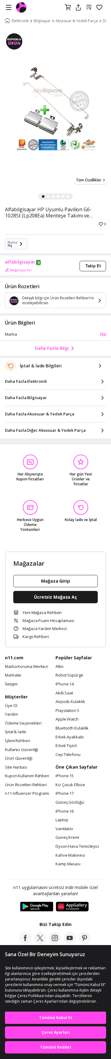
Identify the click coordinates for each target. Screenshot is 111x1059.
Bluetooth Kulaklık (72, 728)
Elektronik (20, 20)
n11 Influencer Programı (27, 793)
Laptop (62, 820)
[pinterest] (84, 942)
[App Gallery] (72, 907)
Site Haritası (16, 767)
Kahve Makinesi (70, 855)
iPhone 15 (65, 776)
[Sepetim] (68, 7)
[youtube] (70, 942)
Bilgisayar (42, 20)
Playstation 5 (67, 710)
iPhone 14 (65, 684)
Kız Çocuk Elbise (70, 784)
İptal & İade (15, 732)
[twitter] (40, 942)
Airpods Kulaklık (70, 701)
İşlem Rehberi (17, 740)
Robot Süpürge (69, 675)
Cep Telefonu (68, 754)
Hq (103, 334)
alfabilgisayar (20, 262)
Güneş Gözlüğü (70, 802)
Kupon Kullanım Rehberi (27, 776)
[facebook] (25, 942)
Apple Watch (67, 719)
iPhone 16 (65, 811)
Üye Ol (11, 705)
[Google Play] (36, 907)
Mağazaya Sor (21, 270)
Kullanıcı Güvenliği (21, 749)
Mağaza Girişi (55, 581)
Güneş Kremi (67, 837)
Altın (60, 666)
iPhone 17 (65, 793)
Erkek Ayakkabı (70, 737)
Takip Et (93, 266)
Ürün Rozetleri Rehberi (26, 784)
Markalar (13, 675)
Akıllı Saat (64, 693)
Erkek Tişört (66, 745)
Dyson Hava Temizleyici (77, 846)
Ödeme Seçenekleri (23, 723)
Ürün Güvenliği (18, 758)
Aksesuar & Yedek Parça (77, 20)
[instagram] (55, 942)
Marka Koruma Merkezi (26, 666)
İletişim (11, 684)
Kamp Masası (68, 864)
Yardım (11, 714)
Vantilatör (64, 829)
